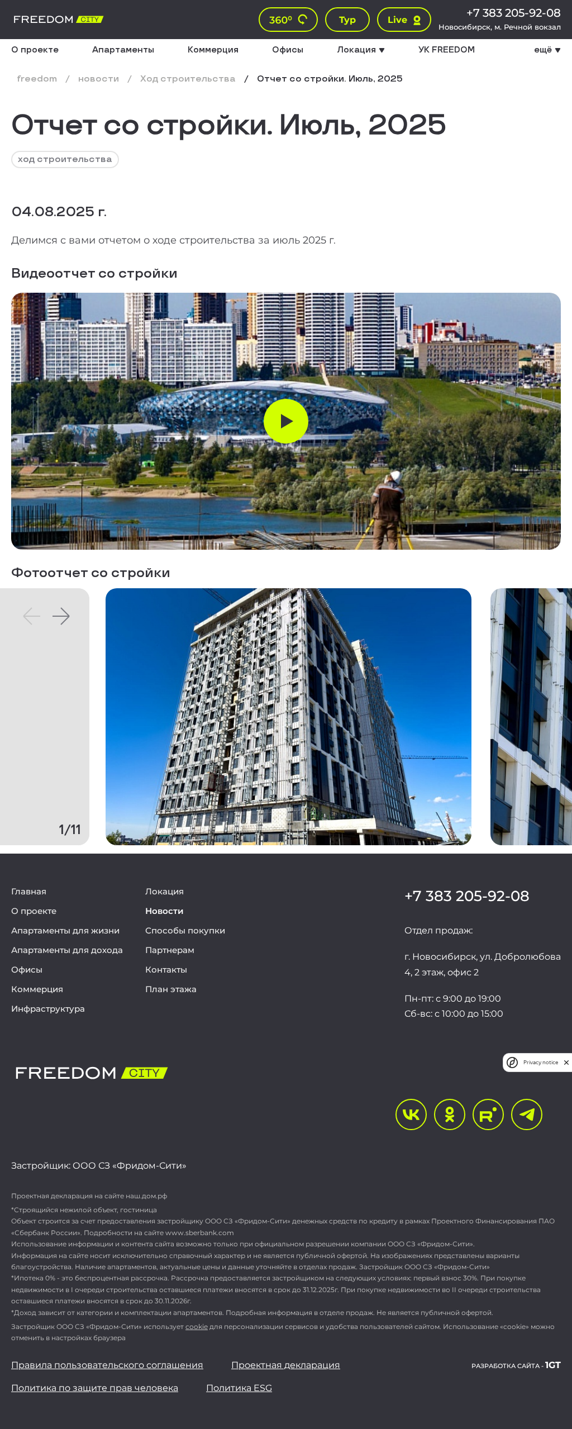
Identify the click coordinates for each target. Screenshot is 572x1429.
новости (98, 79)
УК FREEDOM (446, 50)
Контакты (166, 969)
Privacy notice (540, 1062)
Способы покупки (185, 930)
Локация (164, 891)
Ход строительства (188, 79)
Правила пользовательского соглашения (107, 1365)
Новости (164, 911)
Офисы (287, 50)
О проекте (35, 50)
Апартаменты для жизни (65, 930)
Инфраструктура (48, 1008)
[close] (566, 1062)
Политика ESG (239, 1388)
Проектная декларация (285, 1365)
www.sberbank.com (199, 1232)
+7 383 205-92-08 (513, 13)
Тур (347, 20)
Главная (28, 891)
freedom (37, 79)
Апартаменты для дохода (67, 950)
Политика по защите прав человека (94, 1388)
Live (397, 20)
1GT (516, 1365)
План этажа (171, 989)
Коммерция (213, 50)
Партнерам (169, 950)
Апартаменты (123, 50)
